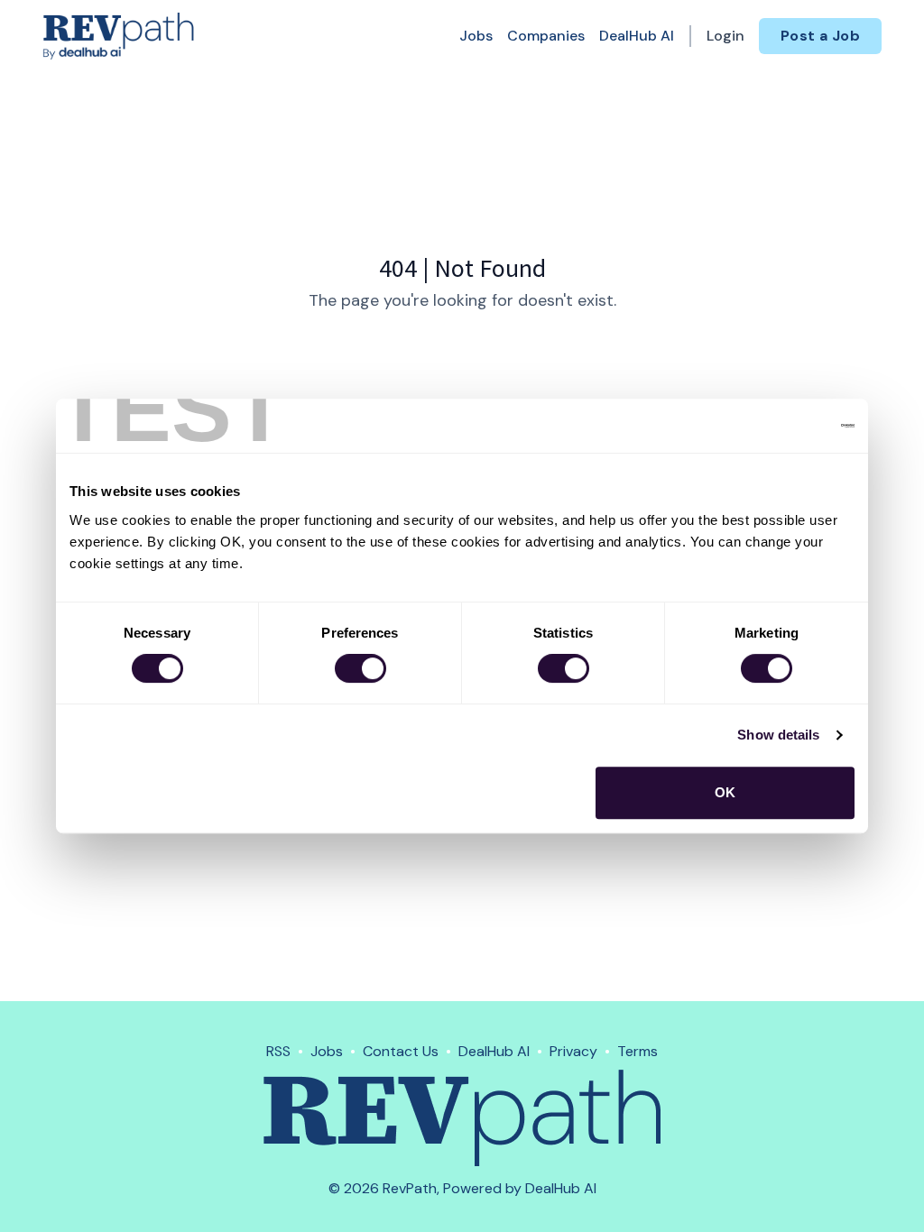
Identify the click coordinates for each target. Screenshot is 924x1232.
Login (725, 35)
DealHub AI (636, 35)
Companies (546, 35)
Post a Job (820, 35)
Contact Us (401, 1051)
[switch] (360, 668)
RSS (278, 1051)
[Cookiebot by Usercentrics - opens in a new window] (776, 425)
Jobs (476, 35)
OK (725, 792)
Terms (637, 1051)
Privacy (573, 1051)
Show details (778, 734)
